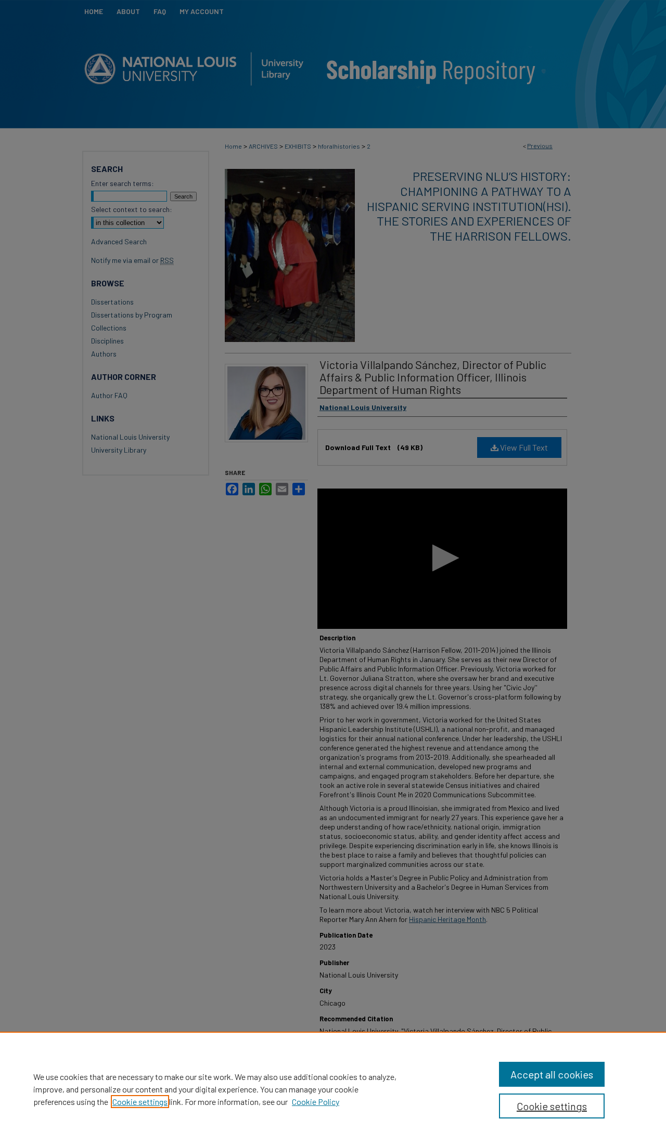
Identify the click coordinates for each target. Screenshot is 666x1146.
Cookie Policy (315, 1102)
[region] (333, 1089)
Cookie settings (140, 1102)
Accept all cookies (551, 1074)
